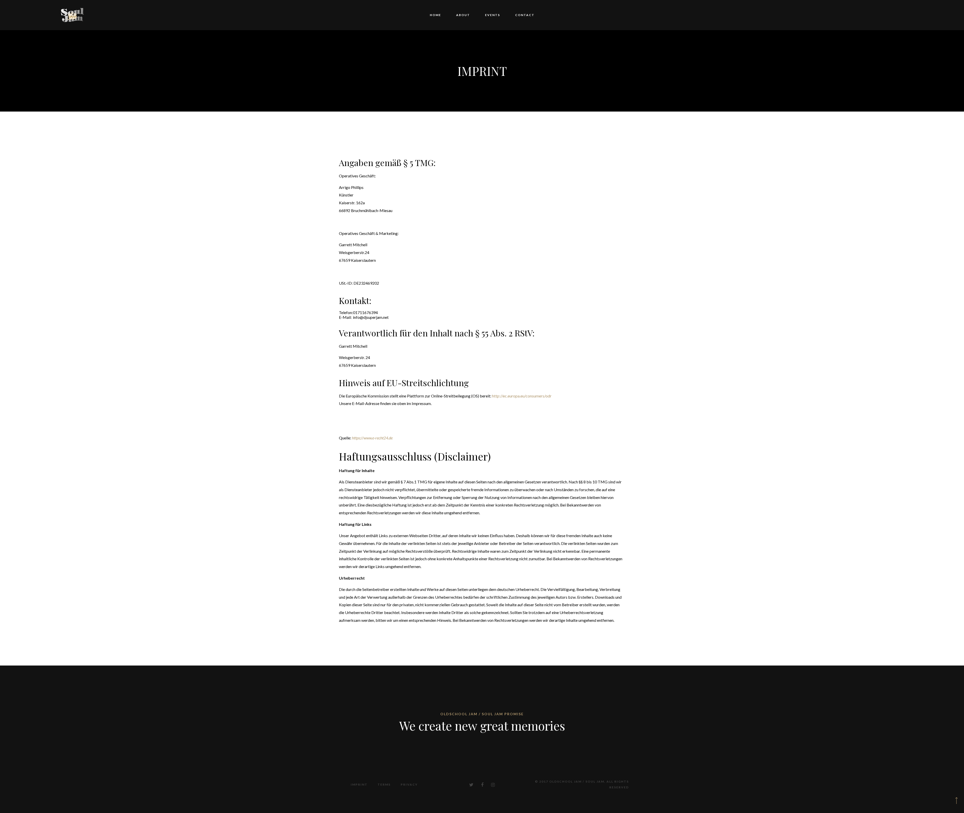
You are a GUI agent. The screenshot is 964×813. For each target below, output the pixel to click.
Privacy (409, 784)
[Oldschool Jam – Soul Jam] (73, 15)
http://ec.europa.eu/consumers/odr (522, 395)
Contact (513, 15)
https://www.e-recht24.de (372, 437)
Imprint (359, 784)
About (467, 15)
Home (446, 15)
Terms (384, 784)
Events (488, 15)
